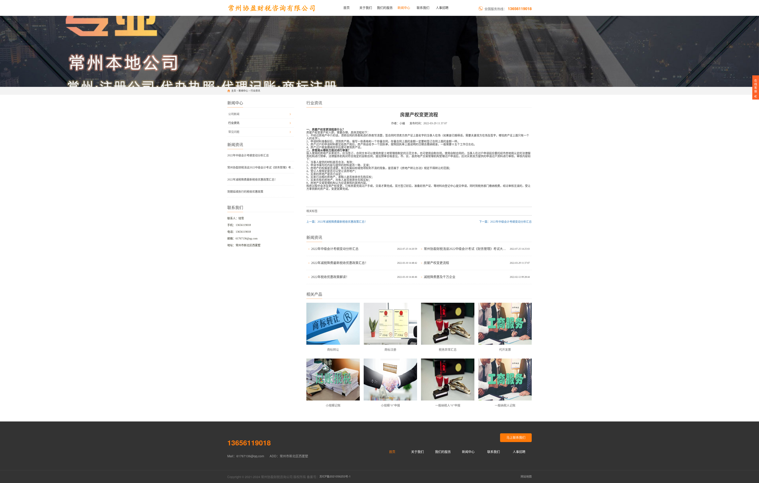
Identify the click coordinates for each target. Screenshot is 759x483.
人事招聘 (442, 7)
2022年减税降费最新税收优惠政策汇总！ (252, 179)
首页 (346, 7)
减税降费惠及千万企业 (439, 277)
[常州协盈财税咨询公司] (271, 8)
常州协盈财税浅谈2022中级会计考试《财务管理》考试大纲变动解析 (260, 167)
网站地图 (526, 476)
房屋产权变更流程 (436, 263)
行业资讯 (255, 90)
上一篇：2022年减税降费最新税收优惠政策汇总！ (336, 221)
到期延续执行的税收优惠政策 (245, 191)
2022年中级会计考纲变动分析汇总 (248, 155)
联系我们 (423, 7)
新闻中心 (403, 7)
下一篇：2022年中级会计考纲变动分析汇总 (505, 221)
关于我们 (365, 7)
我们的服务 (385, 7)
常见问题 (233, 131)
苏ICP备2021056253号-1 (335, 476)
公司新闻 (233, 114)
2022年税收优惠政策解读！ (330, 277)
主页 (233, 90)
